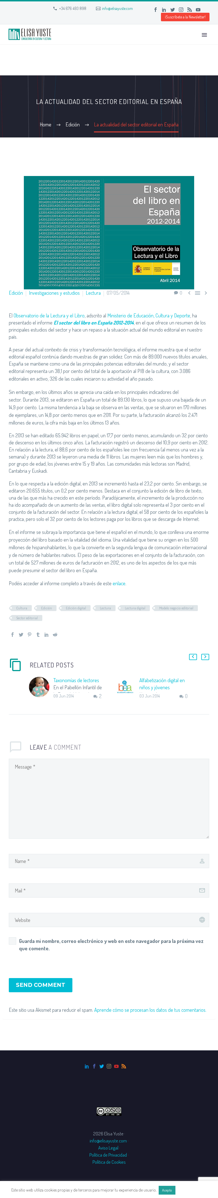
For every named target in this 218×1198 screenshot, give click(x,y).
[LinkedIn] (164, 9)
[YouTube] (198, 9)
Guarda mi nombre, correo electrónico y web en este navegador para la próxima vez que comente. (111, 944)
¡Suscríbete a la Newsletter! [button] (185, 16)
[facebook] (94, 1066)
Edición (16, 293)
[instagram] (109, 1066)
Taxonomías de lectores (76, 680)
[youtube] (116, 1066)
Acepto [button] (167, 1190)
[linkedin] (87, 1066)
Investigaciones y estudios (54, 293)
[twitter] (101, 1066)
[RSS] (189, 9)
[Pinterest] (29, 634)
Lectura (93, 293)
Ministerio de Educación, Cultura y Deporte (148, 315)
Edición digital (76, 608)
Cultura (21, 608)
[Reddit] (55, 634)
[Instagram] (181, 9)
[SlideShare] (206, 9)
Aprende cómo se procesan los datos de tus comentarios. (150, 1010)
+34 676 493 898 (72, 8)
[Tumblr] (38, 634)
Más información (191, 1190)
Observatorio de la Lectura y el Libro (49, 315)
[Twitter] (172, 9)
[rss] (123, 1066)
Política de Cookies (109, 1162)
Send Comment (40, 985)
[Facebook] (155, 9)
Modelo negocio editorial (176, 608)
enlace (119, 583)
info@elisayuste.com (117, 8)
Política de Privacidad (108, 1155)
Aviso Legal (108, 1148)
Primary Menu (204, 35)
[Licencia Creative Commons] (109, 1111)
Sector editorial (27, 618)
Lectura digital (135, 608)
